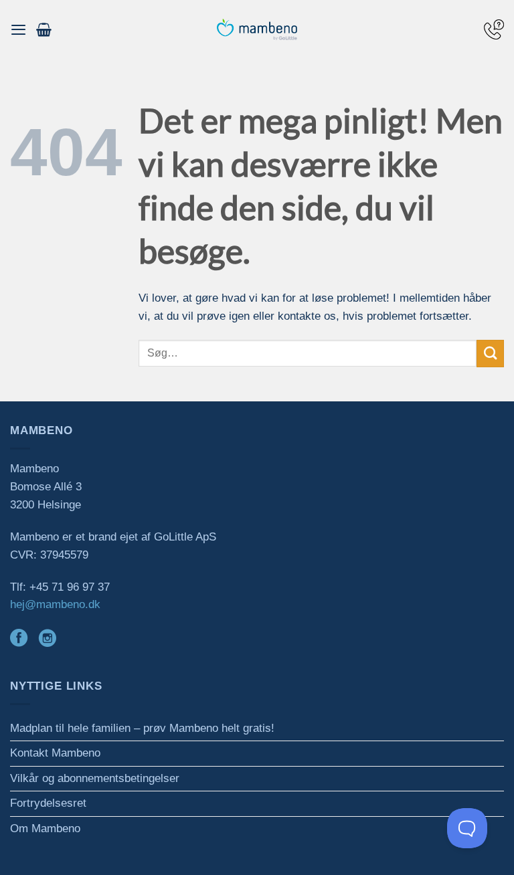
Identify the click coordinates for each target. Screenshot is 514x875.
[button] (18, 29)
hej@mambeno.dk (55, 604)
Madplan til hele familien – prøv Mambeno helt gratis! (142, 728)
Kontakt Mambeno (55, 753)
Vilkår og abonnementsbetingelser (94, 778)
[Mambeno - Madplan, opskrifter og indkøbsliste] (257, 30)
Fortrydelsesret (48, 803)
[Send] (490, 353)
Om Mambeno (45, 828)
